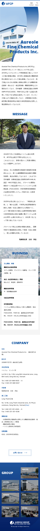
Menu (36, 5)
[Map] (27, 405)
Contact (31, 5)
